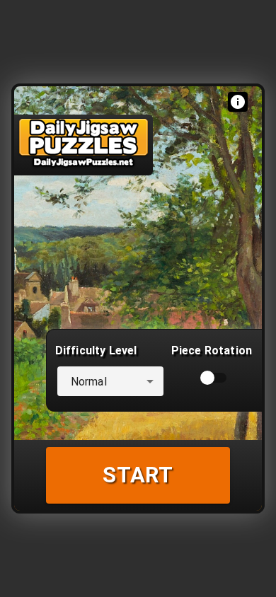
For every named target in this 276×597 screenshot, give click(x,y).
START (138, 475)
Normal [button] (89, 381)
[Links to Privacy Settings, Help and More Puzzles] (237, 102)
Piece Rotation (211, 350)
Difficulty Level (96, 350)
